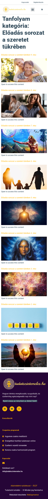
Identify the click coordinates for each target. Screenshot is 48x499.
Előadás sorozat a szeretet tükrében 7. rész (18, 126)
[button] (33, 9)
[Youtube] (12, 408)
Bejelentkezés (38, 2)
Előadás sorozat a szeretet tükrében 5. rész (18, 198)
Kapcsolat (25, 2)
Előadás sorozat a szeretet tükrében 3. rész (18, 269)
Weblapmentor (33, 495)
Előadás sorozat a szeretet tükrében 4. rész (18, 233)
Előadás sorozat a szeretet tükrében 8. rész (18, 90)
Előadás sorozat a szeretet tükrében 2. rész (18, 304)
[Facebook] (4, 408)
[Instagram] (19, 408)
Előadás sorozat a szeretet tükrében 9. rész (18, 55)
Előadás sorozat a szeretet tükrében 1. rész (18, 340)
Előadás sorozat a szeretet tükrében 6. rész (18, 161)
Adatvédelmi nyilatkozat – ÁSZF (24, 486)
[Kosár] (42, 9)
